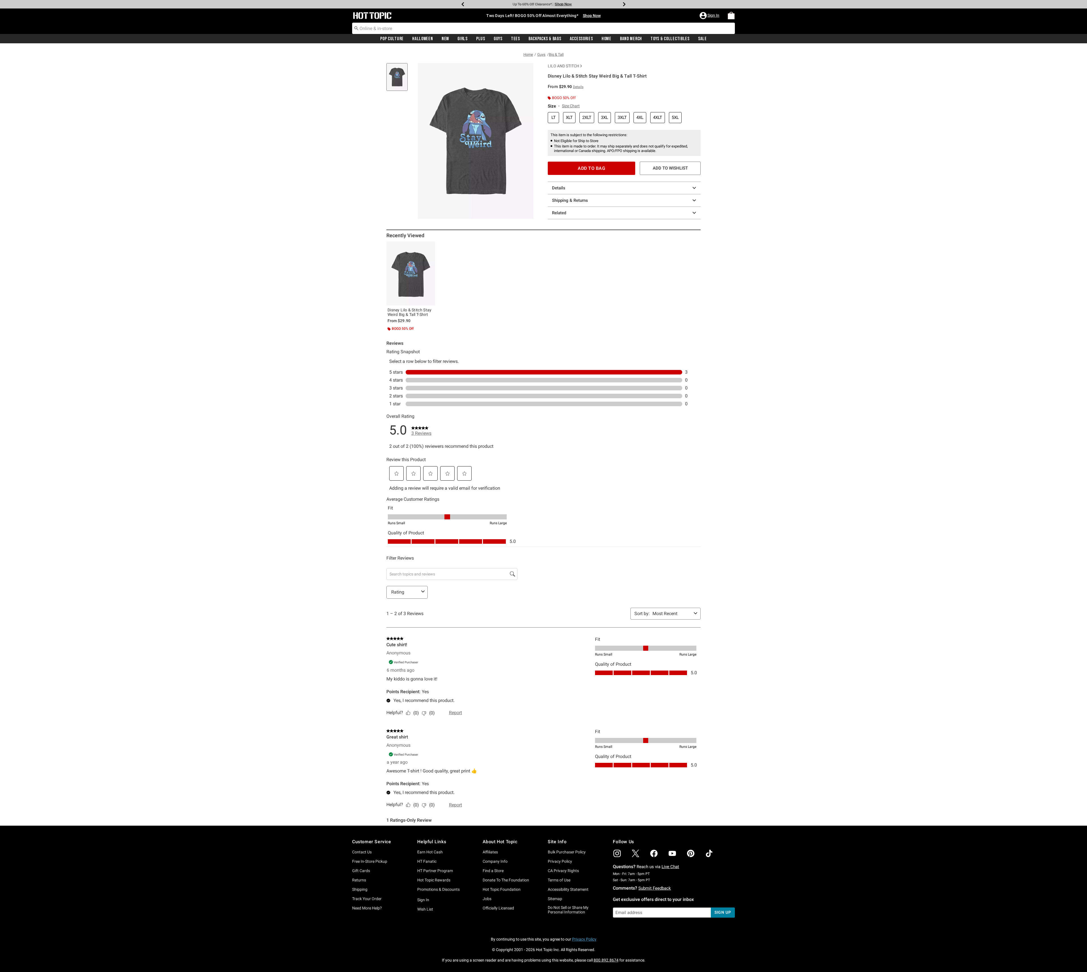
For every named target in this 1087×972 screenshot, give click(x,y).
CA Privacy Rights (563, 870)
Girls (462, 39)
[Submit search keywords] (356, 28)
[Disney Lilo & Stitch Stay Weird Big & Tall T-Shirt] (410, 273)
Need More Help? (367, 908)
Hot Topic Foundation (502, 889)
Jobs (487, 898)
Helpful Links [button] (431, 841)
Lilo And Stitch (563, 66)
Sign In (423, 900)
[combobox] (543, 28)
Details (558, 187)
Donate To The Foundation (506, 880)
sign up (722, 912)
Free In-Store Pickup (369, 861)
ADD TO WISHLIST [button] (670, 168)
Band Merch (631, 39)
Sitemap (555, 898)
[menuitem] (731, 15)
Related (559, 212)
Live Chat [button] (670, 866)
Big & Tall (556, 54)
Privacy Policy (560, 861)
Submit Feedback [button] (654, 888)
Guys (498, 39)
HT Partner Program (435, 870)
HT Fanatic (426, 861)
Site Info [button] (557, 841)
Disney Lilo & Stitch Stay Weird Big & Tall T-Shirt (410, 312)
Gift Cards (361, 870)
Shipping (359, 889)
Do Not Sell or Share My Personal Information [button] (568, 910)
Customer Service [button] (371, 841)
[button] (710, 15)
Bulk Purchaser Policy (567, 852)
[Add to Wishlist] (429, 247)
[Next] (624, 4)
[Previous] (463, 4)
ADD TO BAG (591, 168)
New (445, 39)
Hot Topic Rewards (433, 880)
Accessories (581, 39)
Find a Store (493, 870)
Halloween (422, 39)
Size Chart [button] (571, 106)
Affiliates (490, 852)
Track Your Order (367, 898)
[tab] (399, 80)
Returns (359, 880)
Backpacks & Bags (544, 39)
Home (606, 39)
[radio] (553, 117)
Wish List (425, 909)
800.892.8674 (606, 960)
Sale (702, 39)
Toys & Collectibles (670, 39)
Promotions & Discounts (438, 889)
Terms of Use (559, 880)
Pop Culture (392, 39)
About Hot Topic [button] (500, 841)
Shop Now (559, 4)
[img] (617, 853)
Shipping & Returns (570, 200)
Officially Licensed (498, 908)
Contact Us (362, 852)
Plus (480, 39)
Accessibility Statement (568, 889)
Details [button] (578, 87)
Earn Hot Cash (430, 852)
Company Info (495, 861)
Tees (515, 39)
